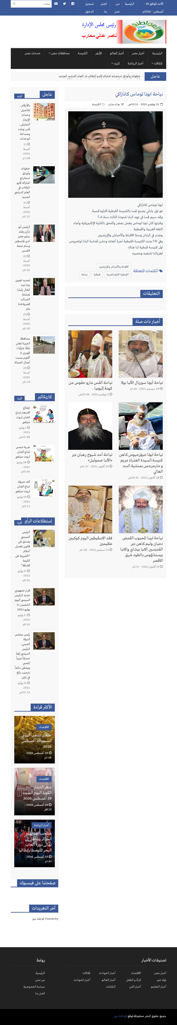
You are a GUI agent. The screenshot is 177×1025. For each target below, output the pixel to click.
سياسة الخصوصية (34, 987)
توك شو (161, 980)
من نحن (117, 8)
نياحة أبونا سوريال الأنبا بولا (142, 382)
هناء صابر (114, 104)
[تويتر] (64, 4)
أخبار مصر (138, 53)
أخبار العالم (117, 53)
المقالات (157, 63)
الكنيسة (82, 53)
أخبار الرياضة (135, 63)
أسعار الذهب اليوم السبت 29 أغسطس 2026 (37, 741)
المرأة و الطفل (133, 980)
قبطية (97, 274)
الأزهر (98, 53)
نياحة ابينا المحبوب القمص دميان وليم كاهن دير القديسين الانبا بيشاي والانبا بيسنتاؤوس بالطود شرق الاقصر (141, 549)
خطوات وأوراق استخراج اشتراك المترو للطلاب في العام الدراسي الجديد (22, 183)
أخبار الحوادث (107, 973)
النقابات (110, 987)
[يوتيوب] (56, 4)
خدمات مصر (32, 53)
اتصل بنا (104, 8)
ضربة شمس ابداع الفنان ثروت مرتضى (22, 452)
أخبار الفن (135, 987)
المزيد (116, 63)
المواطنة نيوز (120, 1016)
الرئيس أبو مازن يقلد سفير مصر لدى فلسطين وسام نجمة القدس (101, 76)
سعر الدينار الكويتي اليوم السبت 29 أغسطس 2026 (37, 793)
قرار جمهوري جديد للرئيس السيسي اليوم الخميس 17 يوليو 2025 (22, 600)
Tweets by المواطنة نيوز (45, 919)
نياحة (84, 274)
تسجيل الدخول (89, 8)
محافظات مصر (60, 53)
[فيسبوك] (73, 4)
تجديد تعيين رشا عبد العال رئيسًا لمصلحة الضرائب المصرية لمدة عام (22, 294)
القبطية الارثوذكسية (118, 274)
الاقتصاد (44, 727)
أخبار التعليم (158, 987)
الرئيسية (129, 4)
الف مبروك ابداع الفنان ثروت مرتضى (22, 486)
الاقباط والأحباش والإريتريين (114, 267)
